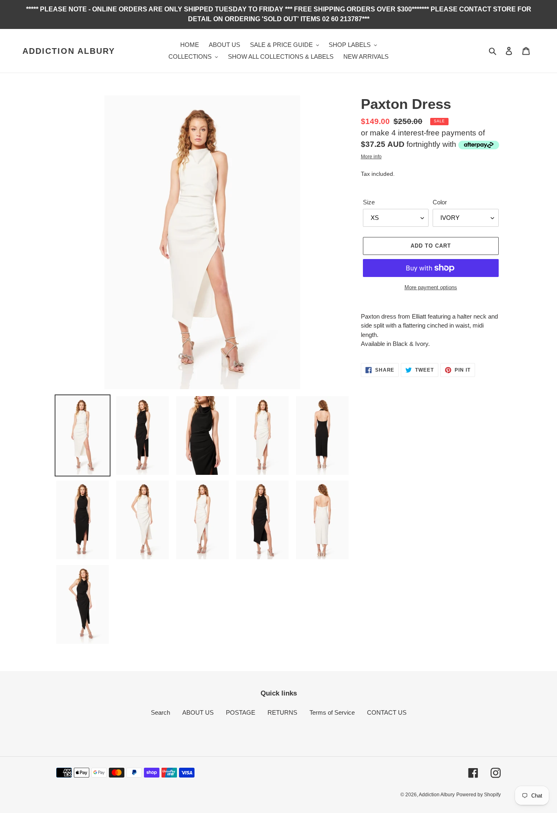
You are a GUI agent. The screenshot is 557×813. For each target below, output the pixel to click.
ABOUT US (198, 712)
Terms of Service (332, 712)
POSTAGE (240, 712)
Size (369, 202)
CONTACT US (387, 712)
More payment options (430, 287)
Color (440, 202)
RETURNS (282, 712)
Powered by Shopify (478, 794)
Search (160, 712)
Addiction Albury (68, 51)
